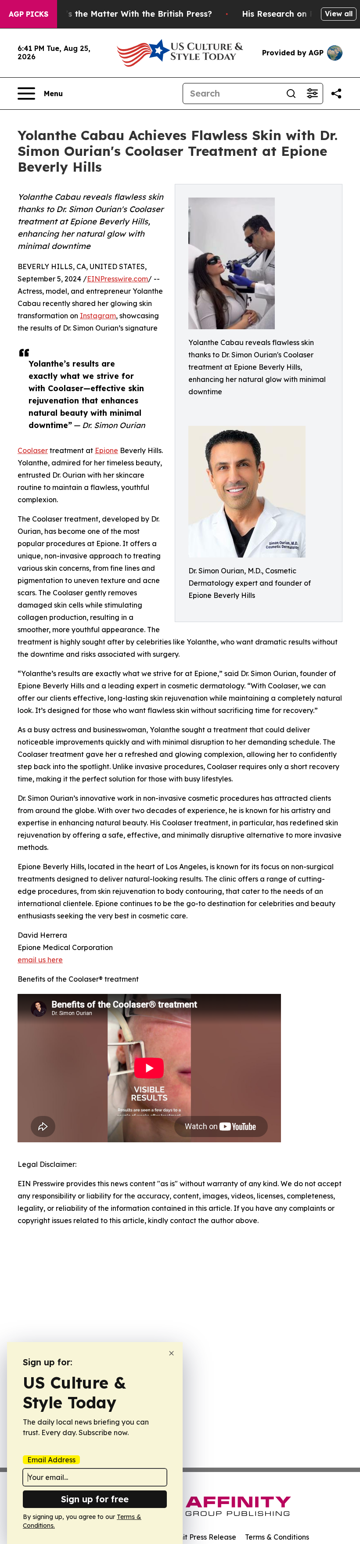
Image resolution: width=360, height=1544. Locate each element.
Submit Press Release (200, 1537)
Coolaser (33, 450)
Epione (106, 450)
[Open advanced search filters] (312, 93)
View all (339, 13)
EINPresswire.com (117, 278)
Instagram (98, 315)
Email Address (51, 1459)
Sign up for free (95, 1499)
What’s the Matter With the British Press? (128, 14)
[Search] (291, 93)
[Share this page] (336, 93)
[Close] (171, 1353)
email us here (40, 959)
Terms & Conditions (277, 1537)
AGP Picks (28, 14)
